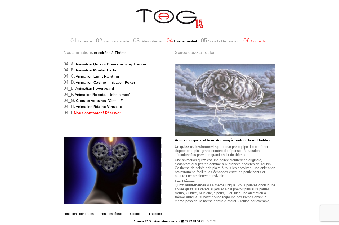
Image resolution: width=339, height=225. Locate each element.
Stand (220, 40)
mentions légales (112, 214)
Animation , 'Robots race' (102, 94)
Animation (110, 64)
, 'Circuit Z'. (100, 100)
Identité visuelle (112, 40)
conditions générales (79, 214)
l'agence (81, 40)
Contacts (254, 40)
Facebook (156, 214)
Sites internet (148, 40)
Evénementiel (182, 40)
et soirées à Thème (110, 53)
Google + (136, 214)
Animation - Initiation (105, 82)
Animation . (99, 107)
